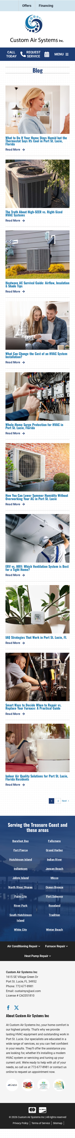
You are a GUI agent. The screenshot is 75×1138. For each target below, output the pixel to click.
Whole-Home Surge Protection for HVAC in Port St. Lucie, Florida (34, 426)
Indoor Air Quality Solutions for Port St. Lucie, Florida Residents (36, 777)
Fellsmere (54, 841)
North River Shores (20, 887)
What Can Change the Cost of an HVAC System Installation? (36, 355)
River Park (20, 905)
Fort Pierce (20, 850)
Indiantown (20, 868)
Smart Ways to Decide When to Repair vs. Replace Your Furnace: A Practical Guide (33, 706)
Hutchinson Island (20, 859)
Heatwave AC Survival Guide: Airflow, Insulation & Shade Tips (37, 284)
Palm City (20, 896)
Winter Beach (54, 929)
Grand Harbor (54, 850)
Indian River (54, 859)
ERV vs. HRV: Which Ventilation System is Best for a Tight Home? (37, 568)
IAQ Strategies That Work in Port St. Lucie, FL (36, 637)
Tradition (54, 915)
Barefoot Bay (20, 841)
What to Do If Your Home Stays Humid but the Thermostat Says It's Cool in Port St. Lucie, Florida (36, 140)
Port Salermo (54, 896)
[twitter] (16, 1007)
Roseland (54, 905)
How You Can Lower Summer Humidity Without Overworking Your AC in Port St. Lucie (36, 497)
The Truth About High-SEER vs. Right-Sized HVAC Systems (33, 213)
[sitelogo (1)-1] (37, 16)
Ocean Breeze (54, 887)
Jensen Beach (54, 868)
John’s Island (21, 878)
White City (20, 929)
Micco (54, 878)
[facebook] (8, 1007)
